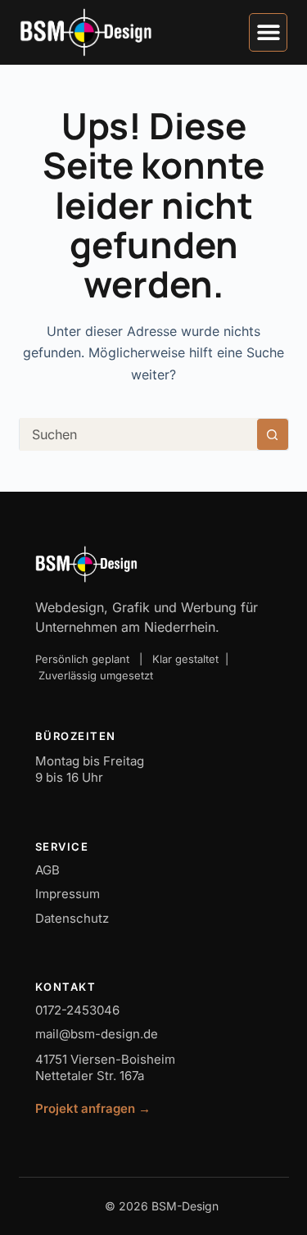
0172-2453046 (77, 1010)
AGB (47, 870)
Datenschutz (72, 918)
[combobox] (138, 434)
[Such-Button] (272, 434)
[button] (268, 32)
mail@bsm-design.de (96, 1034)
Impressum (67, 893)
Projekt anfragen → (93, 1108)
